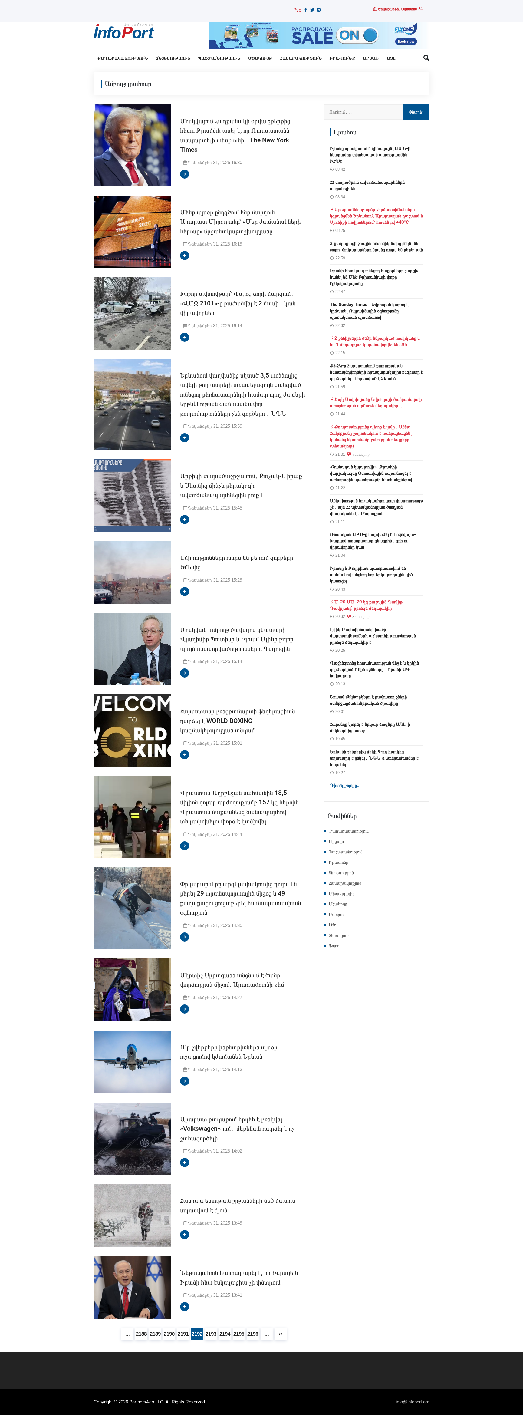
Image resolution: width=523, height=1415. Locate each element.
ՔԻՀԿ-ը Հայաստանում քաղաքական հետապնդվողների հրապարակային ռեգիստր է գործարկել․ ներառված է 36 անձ (376, 372)
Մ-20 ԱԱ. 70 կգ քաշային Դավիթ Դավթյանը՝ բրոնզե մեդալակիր (366, 605)
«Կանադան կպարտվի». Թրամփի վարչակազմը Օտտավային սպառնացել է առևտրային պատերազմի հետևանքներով (371, 473)
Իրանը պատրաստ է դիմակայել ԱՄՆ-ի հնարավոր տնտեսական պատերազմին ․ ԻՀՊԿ (370, 154)
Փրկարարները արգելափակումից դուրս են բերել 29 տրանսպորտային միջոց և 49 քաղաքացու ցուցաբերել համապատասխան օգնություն (240, 898)
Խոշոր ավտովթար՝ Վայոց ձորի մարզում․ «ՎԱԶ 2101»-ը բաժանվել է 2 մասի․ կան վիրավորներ (238, 303)
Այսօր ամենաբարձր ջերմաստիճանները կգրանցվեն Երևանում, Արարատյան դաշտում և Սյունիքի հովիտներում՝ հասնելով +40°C (376, 216)
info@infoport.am (412, 1401)
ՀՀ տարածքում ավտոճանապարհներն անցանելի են (367, 185)
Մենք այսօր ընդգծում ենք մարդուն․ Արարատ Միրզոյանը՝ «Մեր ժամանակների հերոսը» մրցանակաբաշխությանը (240, 222)
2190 (169, 1334)
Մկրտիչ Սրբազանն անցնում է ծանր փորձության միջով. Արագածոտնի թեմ (232, 980)
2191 (183, 1334)
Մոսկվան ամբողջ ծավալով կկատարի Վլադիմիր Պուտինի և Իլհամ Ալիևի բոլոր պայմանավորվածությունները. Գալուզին (237, 639)
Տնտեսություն (173, 58)
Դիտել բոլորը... (345, 785)
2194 (224, 1334)
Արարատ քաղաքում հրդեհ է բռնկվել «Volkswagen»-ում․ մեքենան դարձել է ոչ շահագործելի (237, 1129)
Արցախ (371, 58)
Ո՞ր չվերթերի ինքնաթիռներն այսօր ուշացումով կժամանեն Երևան (229, 1052)
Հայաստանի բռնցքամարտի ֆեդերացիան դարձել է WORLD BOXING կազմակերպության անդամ (237, 721)
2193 (211, 1334)
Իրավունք (342, 58)
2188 (141, 1334)
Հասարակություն (301, 58)
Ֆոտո (334, 945)
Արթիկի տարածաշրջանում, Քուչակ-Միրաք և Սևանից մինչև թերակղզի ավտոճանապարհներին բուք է (241, 485)
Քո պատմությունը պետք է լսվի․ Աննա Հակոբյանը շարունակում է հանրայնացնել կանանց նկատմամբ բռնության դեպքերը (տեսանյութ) (371, 436)
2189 (155, 1334)
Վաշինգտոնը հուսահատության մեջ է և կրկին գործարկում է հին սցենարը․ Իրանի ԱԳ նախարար (374, 669)
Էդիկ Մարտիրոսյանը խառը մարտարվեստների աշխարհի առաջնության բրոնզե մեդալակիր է (373, 635)
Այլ (391, 58)
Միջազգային (342, 893)
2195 (238, 1334)
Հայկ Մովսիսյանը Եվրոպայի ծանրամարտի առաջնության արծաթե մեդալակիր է (376, 402)
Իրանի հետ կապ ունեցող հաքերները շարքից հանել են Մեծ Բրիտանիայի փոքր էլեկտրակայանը (374, 277)
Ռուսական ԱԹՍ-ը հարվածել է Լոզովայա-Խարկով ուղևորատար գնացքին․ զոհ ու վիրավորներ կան (373, 540)
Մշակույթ (260, 58)
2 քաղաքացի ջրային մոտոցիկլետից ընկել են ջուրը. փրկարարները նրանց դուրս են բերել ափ (376, 246)
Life (332, 925)
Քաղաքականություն (122, 58)
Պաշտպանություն (219, 58)
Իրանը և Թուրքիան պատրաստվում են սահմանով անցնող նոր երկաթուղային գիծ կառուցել (371, 574)
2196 (252, 1334)
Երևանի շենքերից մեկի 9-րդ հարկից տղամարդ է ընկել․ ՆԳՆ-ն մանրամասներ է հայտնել (374, 758)
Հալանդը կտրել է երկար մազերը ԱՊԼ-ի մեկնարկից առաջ (370, 727)
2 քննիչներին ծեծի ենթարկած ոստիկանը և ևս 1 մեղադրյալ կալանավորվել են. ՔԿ (375, 341)
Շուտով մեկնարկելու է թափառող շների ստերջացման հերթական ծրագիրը (368, 700)
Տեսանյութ (361, 454)
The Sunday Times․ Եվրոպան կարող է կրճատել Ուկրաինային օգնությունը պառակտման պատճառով (369, 311)
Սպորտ (336, 914)
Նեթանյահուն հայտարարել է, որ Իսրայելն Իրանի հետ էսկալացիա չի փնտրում (239, 1277)
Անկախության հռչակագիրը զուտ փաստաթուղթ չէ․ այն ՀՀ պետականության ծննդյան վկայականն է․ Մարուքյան (376, 507)
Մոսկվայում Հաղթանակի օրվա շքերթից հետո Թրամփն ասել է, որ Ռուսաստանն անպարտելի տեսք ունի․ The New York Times (235, 136)
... (127, 1334)
